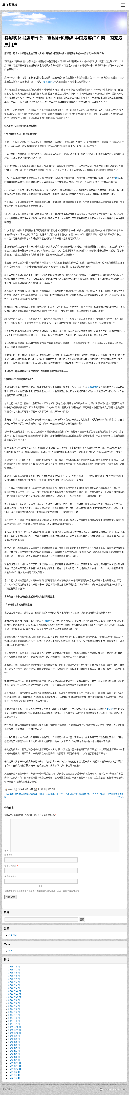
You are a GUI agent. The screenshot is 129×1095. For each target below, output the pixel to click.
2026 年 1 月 (14, 988)
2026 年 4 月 (14, 979)
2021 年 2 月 (14, 1078)
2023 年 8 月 (14, 1075)
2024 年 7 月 (14, 1042)
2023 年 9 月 (14, 1072)
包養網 (47, 620)
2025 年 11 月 (14, 994)
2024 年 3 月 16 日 (25, 789)
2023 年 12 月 (14, 1063)
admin (10, 789)
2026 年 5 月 (14, 976)
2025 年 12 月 (14, 991)
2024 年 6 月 (14, 1045)
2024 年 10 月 (14, 1033)
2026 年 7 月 (14, 970)
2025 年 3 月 (14, 1018)
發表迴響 (51, 789)
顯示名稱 (9, 855)
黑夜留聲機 (9, 5)
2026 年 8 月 (14, 967)
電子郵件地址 (11, 866)
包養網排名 (48, 81)
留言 (7, 851)
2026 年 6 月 (14, 973)
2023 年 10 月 (14, 1069)
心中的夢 (12, 935)
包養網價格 (92, 387)
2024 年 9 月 (14, 1036)
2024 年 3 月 (14, 1054)
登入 (10, 951)
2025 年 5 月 (14, 1012)
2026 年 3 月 (14, 982)
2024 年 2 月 (14, 1057)
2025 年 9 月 (14, 1000)
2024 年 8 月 (14, 1039)
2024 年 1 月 (14, 1060)
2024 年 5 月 (14, 1048)
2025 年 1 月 (14, 1024)
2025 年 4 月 (14, 1015)
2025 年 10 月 (14, 997)
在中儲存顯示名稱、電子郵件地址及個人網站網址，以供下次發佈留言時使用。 (42, 891)
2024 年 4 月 (14, 1051)
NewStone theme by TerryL (115, 1089)
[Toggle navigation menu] (123, 5)
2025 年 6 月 (14, 1009)
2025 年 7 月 (14, 1006)
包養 (117, 178)
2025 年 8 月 (14, 1003)
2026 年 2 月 (14, 985)
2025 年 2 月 (14, 1021)
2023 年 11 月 (14, 1066)
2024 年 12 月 (14, 1027)
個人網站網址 (10, 876)
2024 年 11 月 (14, 1030)
